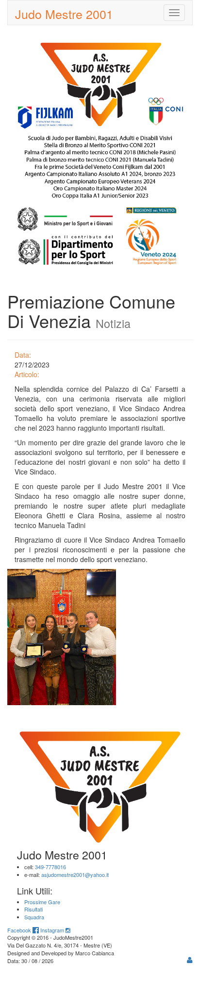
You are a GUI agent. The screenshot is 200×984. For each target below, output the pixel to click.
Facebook (20, 930)
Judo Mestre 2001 (64, 13)
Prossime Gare (42, 902)
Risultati (33, 909)
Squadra (34, 917)
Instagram (53, 930)
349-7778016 (50, 867)
